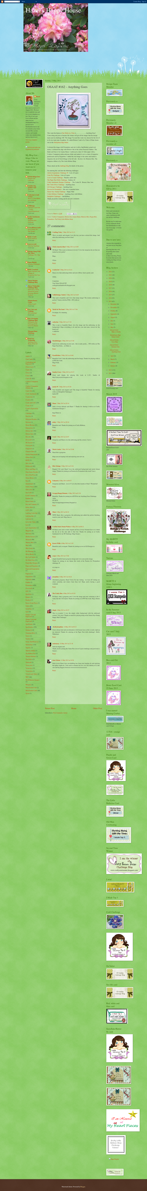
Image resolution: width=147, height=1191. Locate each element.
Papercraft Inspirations (32, 569)
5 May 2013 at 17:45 (68, 341)
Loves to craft (32, 244)
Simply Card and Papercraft (31, 615)
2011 (110, 373)
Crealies (28, 400)
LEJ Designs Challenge (54, 187)
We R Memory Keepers (32, 680)
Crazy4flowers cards (34, 228)
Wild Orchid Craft (31, 688)
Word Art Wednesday (31, 339)
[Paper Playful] (114, 1159)
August (113, 317)
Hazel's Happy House (53, 10)
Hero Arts (29, 463)
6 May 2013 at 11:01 (67, 543)
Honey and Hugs (31, 469)
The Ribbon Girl (30, 653)
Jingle (54, 610)
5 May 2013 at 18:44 (67, 355)
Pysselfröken (56, 355)
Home (73, 708)
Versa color (29, 665)
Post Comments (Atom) (60, 713)
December (114, 304)
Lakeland (28, 519)
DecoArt (28, 416)
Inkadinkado (29, 484)
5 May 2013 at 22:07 (63, 437)
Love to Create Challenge (55, 178)
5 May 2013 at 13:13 (69, 232)
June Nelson (56, 660)
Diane (54, 403)
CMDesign (31, 206)
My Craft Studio (30, 557)
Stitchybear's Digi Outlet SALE (115, 336)
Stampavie (29, 630)
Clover (28, 373)
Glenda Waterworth (31, 454)
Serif (27, 612)
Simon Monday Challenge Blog (33, 281)
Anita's (28, 356)
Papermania (29, 576)
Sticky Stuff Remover (32, 642)
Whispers (28, 685)
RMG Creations (33, 269)
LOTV (27, 510)
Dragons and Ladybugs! (31, 179)
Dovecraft (29, 440)
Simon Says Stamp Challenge (56, 192)
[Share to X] (72, 214)
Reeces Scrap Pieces (32, 603)
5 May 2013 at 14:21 (66, 270)
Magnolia (28, 531)
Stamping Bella (30, 633)
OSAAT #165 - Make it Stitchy (115, 331)
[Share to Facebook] (74, 214)
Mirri (27, 545)
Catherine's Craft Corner (33, 196)
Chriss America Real (59, 247)
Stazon (28, 636)
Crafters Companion (58, 217)
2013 (110, 301)
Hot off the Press (30, 475)
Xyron (27, 693)
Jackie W (55, 387)
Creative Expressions (32, 408)
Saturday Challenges (34, 264)
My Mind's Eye (30, 560)
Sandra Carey (56, 372)
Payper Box (93, 217)
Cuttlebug (29, 413)
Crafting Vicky (57, 232)
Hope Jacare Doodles (32, 472)
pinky (54, 422)
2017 (110, 288)
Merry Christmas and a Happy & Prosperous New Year (34, 273)
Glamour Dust (30, 451)
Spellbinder (29, 624)
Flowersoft (29, 445)
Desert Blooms (30, 425)
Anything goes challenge (32, 221)
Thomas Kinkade (31, 656)
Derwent (28, 422)
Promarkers (50, 219)
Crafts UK (29, 391)
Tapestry (28, 648)
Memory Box (85, 217)
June (112, 324)
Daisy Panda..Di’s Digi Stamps (33, 230)
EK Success (29, 443)
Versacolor (29, 668)
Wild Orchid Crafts (31, 690)
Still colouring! (32, 313)
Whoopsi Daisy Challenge (32, 332)
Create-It (28, 406)
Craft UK (28, 378)
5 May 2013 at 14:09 (72, 247)
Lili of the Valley (31, 522)
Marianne (28, 534)
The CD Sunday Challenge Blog (33, 319)
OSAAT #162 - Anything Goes (115, 351)
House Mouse (30, 478)
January (113, 366)
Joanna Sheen (76, 217)
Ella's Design (56, 466)
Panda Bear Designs (31, 563)
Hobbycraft (29, 466)
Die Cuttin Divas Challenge (55, 185)
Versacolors (29, 671)
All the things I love (34, 177)
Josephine (55, 577)
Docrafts (28, 437)
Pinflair (28, 582)
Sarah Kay (29, 609)
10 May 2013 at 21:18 (66, 643)
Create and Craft (30, 403)
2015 (110, 295)
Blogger (82, 1187)
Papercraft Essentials (32, 566)
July (112, 321)
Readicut (28, 600)
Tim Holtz (29, 659)
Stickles (28, 639)
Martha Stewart (30, 537)
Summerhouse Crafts (32, 301)
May (112, 327)
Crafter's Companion (32, 381)
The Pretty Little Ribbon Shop (64, 219)
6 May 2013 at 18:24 (65, 577)
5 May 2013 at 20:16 (63, 422)
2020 (110, 278)
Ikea (27, 481)
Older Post (97, 708)
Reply (54, 240)
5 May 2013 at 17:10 (65, 322)
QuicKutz (28, 594)
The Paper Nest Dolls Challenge (57, 180)
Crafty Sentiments (31, 394)
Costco (28, 376)
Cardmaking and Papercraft (31, 363)
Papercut (28, 574)
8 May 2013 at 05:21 (70, 627)
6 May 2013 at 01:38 (74, 493)
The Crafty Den (57, 593)
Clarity (28, 370)
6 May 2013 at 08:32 (77, 527)
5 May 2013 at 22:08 (68, 449)
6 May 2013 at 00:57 (65, 481)
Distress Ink (68, 217)
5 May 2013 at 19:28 (65, 387)
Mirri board (29, 548)
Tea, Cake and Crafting (32, 310)
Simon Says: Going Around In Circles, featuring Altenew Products (33, 292)
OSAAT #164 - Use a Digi (114, 341)
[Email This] (68, 214)
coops (54, 556)
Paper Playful (32, 262)
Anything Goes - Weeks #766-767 (33, 343)
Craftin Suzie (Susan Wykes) (61, 527)
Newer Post (50, 708)
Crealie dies (29, 397)
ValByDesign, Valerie (59, 295)
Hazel (38, 97)
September (114, 314)
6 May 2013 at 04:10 (63, 512)
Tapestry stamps (30, 651)
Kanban (28, 498)
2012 (110, 370)
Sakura (28, 606)
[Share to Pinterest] (76, 214)
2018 (110, 285)
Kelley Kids (29, 507)
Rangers (28, 597)
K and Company (30, 495)
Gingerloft (29, 449)
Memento (28, 539)
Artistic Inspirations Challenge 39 (57, 173)
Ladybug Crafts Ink (31, 513)
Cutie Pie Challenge (53, 175)
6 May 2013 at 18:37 (63, 610)
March (113, 359)
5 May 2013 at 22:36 (67, 466)
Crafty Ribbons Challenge (55, 194)
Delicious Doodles (31, 419)
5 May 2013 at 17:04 (71, 309)
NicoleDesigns (56, 341)
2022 (110, 272)
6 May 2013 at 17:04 (63, 556)
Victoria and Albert (31, 674)
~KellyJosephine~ (58, 627)
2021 (110, 275)
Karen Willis (56, 543)
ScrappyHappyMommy (60, 493)
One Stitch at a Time (68, 133)
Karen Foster (29, 501)
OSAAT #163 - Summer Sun (114, 346)
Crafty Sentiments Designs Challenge (58, 182)
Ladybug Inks (30, 516)
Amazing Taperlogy (33, 246)
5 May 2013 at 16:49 (72, 295)
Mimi (54, 512)
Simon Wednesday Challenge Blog (34, 287)
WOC (27, 677)
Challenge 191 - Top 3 (34, 256)
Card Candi (29, 359)
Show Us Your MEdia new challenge (34, 199)
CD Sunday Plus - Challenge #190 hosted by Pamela (33, 324)
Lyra (27, 525)
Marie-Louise (56, 449)
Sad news (30, 189)
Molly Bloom (30, 554)
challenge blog (64, 166)
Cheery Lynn (29, 367)
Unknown (55, 481)
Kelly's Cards (32, 237)
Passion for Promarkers (54, 189)
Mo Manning (29, 551)
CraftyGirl (55, 270)
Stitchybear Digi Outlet (61, 142)
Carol (54, 437)
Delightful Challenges (54, 196)
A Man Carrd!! (32, 304)
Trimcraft (28, 662)
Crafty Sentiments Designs (34, 218)
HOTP (27, 460)
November (114, 307)
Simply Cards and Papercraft (31, 620)
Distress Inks (29, 434)
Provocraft (29, 588)
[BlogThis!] (70, 214)
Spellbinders (29, 627)
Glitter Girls (29, 457)
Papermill (29, 579)
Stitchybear (29, 645)
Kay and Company (31, 504)
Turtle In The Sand (58, 309)
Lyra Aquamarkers (31, 528)
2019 (110, 281)
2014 (110, 298)
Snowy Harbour (32, 238)
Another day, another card (32, 187)
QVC (27, 591)
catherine (55, 322)
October (113, 311)
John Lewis (29, 490)
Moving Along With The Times (34, 252)
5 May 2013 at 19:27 (68, 372)
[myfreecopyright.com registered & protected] (33, 149)
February (113, 362)
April (112, 356)
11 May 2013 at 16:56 (67, 660)
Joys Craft (29, 493)
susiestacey (55, 643)
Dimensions (29, 428)
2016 (110, 291)
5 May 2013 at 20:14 (63, 403)
